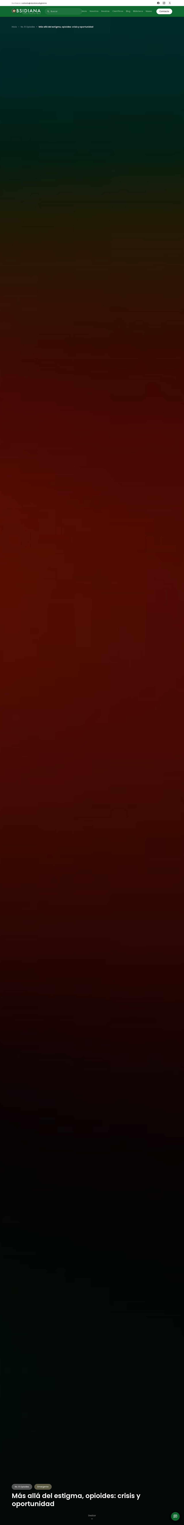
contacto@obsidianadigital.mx (34, 3)
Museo (149, 11)
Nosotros (94, 11)
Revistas (105, 11)
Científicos (117, 11)
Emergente (43, 1486)
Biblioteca (138, 11)
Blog (128, 11)
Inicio (84, 11)
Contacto (164, 11)
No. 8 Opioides (28, 26)
